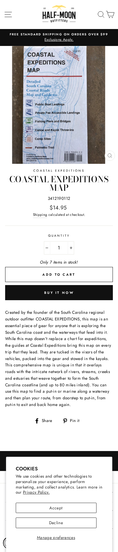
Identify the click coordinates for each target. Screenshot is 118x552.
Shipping (40, 214)
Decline (56, 523)
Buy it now (59, 292)
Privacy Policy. (36, 492)
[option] (59, 37)
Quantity (59, 235)
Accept (55, 508)
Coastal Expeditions (58, 170)
